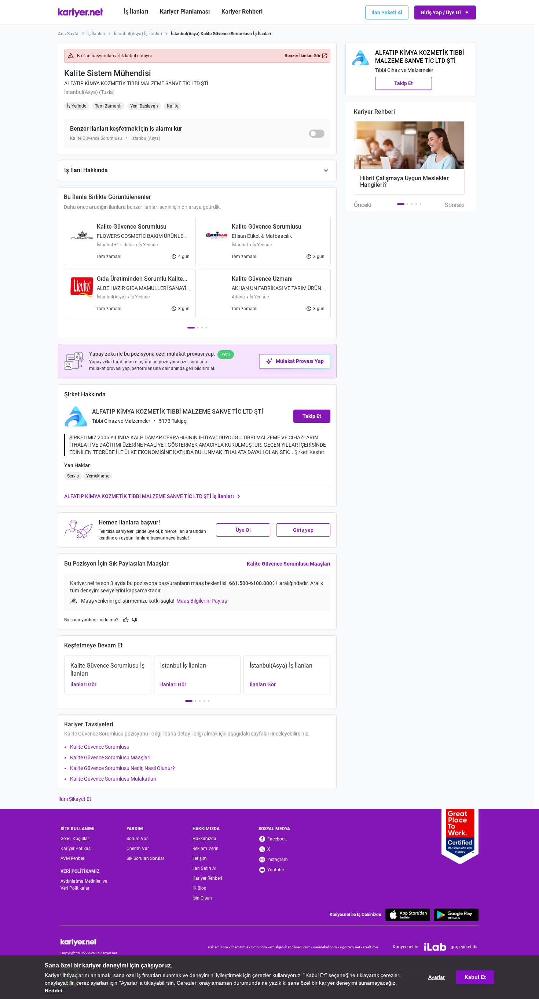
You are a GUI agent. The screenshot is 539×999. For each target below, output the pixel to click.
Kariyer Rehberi (207, 878)
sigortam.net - (351, 947)
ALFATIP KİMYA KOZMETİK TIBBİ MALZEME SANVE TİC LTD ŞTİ (136, 83)
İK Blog (199, 888)
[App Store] (407, 914)
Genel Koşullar (74, 838)
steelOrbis (370, 947)
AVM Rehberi (72, 858)
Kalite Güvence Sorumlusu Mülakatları (113, 779)
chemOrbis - (241, 947)
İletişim (199, 858)
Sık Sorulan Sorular (145, 858)
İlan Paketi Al (386, 12)
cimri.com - (260, 947)
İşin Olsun (202, 898)
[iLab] (435, 947)
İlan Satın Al (204, 868)
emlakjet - (277, 947)
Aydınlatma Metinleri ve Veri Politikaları (83, 885)
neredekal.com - (326, 947)
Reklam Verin (205, 848)
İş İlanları (136, 11)
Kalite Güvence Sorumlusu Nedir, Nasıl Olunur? (122, 768)
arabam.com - (219, 947)
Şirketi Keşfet (309, 452)
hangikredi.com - (299, 947)
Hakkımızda (204, 838)
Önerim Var (137, 848)
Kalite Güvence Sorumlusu (99, 747)
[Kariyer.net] (88, 942)
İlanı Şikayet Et (74, 799)
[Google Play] (456, 914)
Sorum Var (137, 838)
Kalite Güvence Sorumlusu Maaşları (288, 564)
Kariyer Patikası (76, 848)
